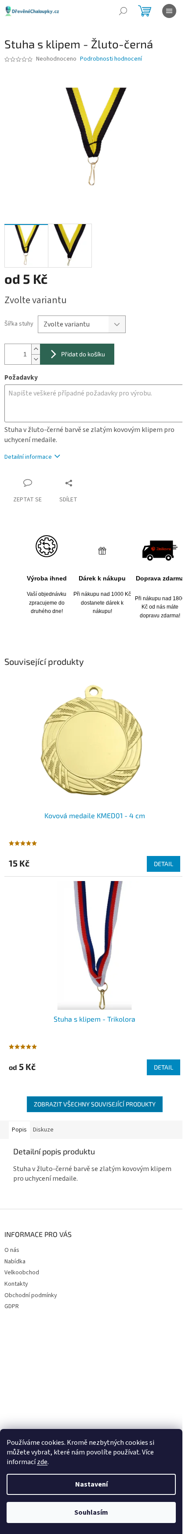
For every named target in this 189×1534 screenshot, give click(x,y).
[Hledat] (123, 11)
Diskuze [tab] (43, 1129)
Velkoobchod (21, 1272)
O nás (11, 1250)
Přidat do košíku (83, 354)
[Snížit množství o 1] (35, 359)
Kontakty (16, 1284)
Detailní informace (28, 457)
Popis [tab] (19, 1129)
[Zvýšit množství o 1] (35, 349)
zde (42, 1462)
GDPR (11, 1306)
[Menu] (169, 11)
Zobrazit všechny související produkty (95, 1104)
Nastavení (91, 1484)
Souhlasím (91, 1512)
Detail (163, 863)
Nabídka (14, 1261)
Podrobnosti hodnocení (111, 59)
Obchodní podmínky (30, 1295)
